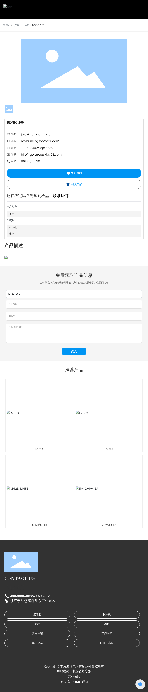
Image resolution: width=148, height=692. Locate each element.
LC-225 (109, 449)
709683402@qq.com (37, 148)
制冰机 (13, 227)
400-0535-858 (44, 596)
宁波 (88, 671)
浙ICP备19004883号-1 (74, 682)
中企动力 (78, 671)
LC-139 (39, 449)
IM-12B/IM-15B (39, 525)
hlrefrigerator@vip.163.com (41, 154)
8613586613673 (32, 161)
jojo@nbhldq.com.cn (36, 134)
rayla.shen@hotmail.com (40, 141)
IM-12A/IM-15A (109, 525)
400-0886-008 (21, 596)
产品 (16, 25)
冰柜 (26, 25)
